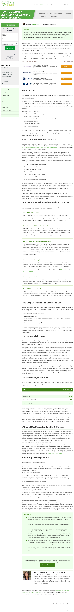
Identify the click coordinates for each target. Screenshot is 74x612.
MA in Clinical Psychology (46, 79)
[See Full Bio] (40, 586)
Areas (42, 4)
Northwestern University (40, 65)
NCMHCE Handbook (28, 271)
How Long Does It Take (7, 74)
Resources (50, 4)
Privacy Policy (63, 603)
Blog (58, 4)
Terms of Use (70, 603)
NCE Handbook (64, 269)
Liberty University (38, 72)
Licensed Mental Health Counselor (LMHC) (40, 349)
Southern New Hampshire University (44, 83)
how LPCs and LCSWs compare (55, 453)
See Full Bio (36, 586)
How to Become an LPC (7, 72)
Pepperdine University (40, 78)
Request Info (66, 66)
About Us (66, 4)
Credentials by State (6, 76)
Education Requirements (8, 70)
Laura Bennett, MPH (37, 24)
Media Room (56, 603)
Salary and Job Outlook (7, 79)
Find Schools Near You (47, 565)
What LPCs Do (5, 67)
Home (36, 4)
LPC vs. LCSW (5, 81)
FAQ (2, 83)
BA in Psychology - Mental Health (47, 84)
